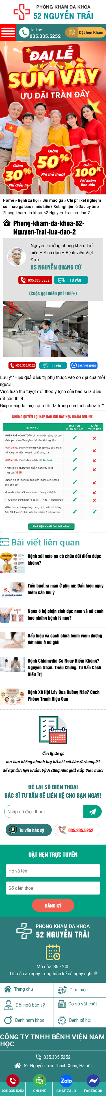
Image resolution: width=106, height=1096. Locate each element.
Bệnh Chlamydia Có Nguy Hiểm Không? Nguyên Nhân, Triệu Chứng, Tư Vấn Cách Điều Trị (64, 667)
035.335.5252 (45, 35)
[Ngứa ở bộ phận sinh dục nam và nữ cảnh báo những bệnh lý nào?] (12, 615)
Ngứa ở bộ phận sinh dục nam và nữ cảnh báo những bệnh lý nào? (65, 614)
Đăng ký (53, 905)
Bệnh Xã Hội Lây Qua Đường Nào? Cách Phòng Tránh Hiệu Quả (63, 695)
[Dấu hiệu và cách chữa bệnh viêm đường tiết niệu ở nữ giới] (12, 640)
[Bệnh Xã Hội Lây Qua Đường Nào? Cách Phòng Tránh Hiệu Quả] (12, 697)
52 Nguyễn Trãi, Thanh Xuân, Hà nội (58, 1065)
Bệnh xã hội (28, 200)
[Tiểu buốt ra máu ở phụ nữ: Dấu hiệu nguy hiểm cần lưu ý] (12, 590)
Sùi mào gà (52, 200)
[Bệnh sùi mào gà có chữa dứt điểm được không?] (12, 563)
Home (8, 200)
